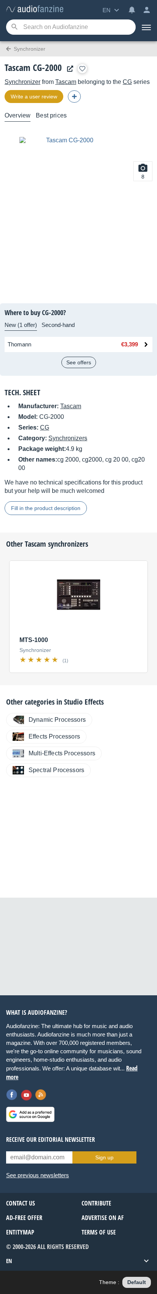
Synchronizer (22, 82)
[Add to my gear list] (82, 69)
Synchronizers (67, 438)
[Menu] (146, 27)
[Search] (14, 27)
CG (127, 82)
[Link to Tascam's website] (68, 69)
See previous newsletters (37, 1175)
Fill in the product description (45, 508)
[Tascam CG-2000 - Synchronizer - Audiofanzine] (34, 9)
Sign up (104, 1157)
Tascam (65, 82)
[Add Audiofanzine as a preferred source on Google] (30, 1114)
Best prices (51, 115)
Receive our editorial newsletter (50, 1139)
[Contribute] (74, 96)
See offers (78, 362)
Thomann (19, 344)
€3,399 (129, 344)
